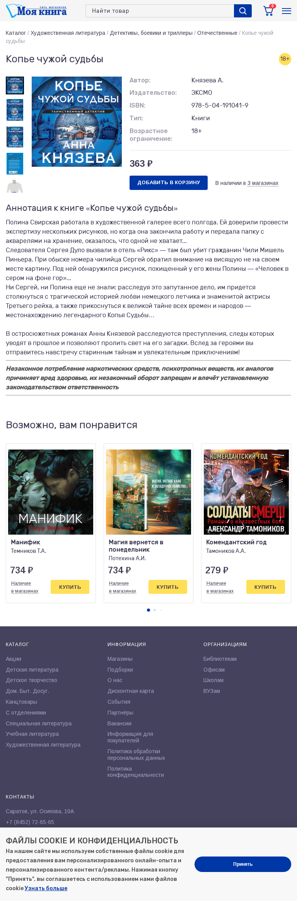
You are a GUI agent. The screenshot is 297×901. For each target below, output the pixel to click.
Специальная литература (39, 723)
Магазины (120, 659)
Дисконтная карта (131, 691)
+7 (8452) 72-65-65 (30, 822)
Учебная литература (32, 734)
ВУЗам (211, 691)
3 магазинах (263, 183)
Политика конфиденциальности (136, 772)
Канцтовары (21, 702)
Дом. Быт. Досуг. (27, 691)
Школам (213, 680)
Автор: (140, 80)
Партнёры (120, 713)
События (119, 702)
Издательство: (153, 92)
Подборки (120, 670)
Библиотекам (220, 659)
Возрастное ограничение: (151, 135)
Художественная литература (68, 33)
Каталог (16, 33)
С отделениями (26, 713)
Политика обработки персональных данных (136, 754)
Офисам (214, 670)
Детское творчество (31, 680)
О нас (115, 680)
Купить (70, 587)
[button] (148, 610)
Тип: (136, 118)
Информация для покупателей (130, 737)
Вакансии (119, 723)
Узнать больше (46, 888)
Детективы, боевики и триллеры (151, 33)
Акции (13, 659)
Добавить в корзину (168, 182)
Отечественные (217, 33)
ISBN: (137, 105)
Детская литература (32, 670)
